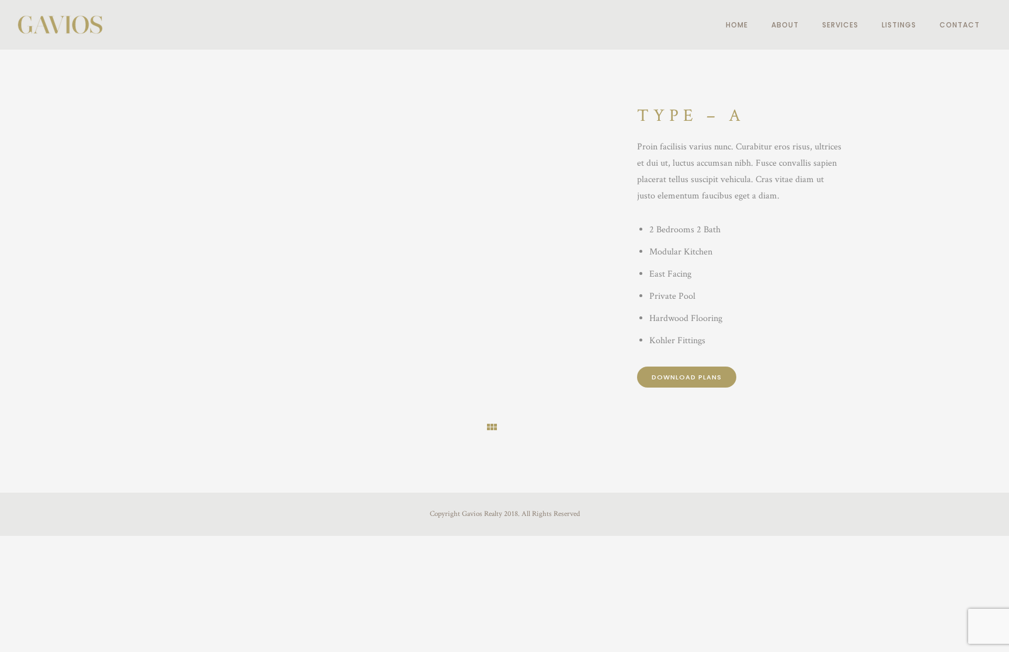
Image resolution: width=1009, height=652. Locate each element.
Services (840, 25)
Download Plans (687, 377)
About (785, 25)
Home (737, 25)
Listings (899, 25)
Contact (960, 25)
